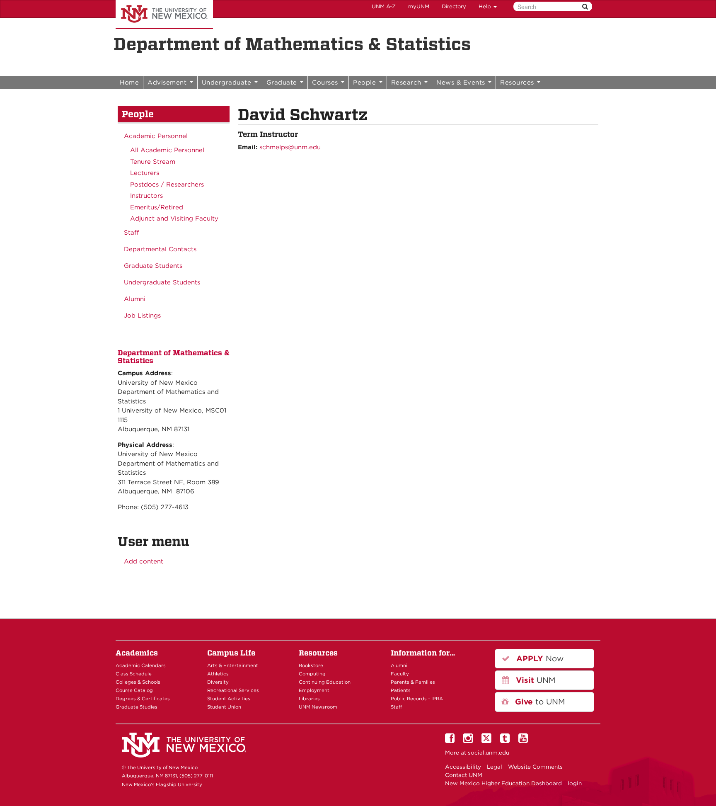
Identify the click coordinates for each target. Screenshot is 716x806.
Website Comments (535, 766)
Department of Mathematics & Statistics (292, 44)
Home (129, 82)
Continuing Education (325, 682)
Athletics (218, 674)
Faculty (400, 674)
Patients (401, 690)
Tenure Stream (152, 161)
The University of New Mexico (164, 14)
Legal (494, 766)
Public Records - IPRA (417, 699)
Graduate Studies (136, 707)
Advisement (168, 82)
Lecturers (144, 173)
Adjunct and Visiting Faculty (174, 218)
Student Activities (228, 699)
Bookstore (311, 665)
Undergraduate (228, 82)
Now (539, 658)
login (575, 783)
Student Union (224, 707)
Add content (143, 561)
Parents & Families (413, 682)
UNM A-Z (384, 6)
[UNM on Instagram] (469, 740)
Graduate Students (153, 265)
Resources (518, 82)
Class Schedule (134, 674)
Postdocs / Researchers (167, 184)
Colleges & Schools (138, 682)
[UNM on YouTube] (524, 740)
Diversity (218, 682)
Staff (131, 232)
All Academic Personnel (167, 150)
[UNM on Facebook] (451, 740)
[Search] (585, 6)
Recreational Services (233, 690)
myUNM (418, 6)
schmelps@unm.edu (290, 147)
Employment (314, 690)
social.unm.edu (488, 752)
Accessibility (463, 766)
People (365, 82)
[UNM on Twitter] (487, 740)
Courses (326, 82)
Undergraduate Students (162, 282)
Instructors (146, 195)
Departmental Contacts (160, 249)
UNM (534, 680)
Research (407, 82)
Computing (312, 674)
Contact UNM (463, 775)
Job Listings (142, 315)
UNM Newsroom (318, 707)
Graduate (283, 82)
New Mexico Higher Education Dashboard (503, 783)
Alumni (134, 299)
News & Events (461, 82)
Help (486, 6)
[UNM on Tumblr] (506, 740)
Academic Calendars (141, 665)
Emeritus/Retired (156, 207)
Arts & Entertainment (232, 665)
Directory (454, 6)
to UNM (539, 701)
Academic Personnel (156, 136)
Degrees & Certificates (143, 699)
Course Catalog (134, 690)
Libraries (309, 699)
